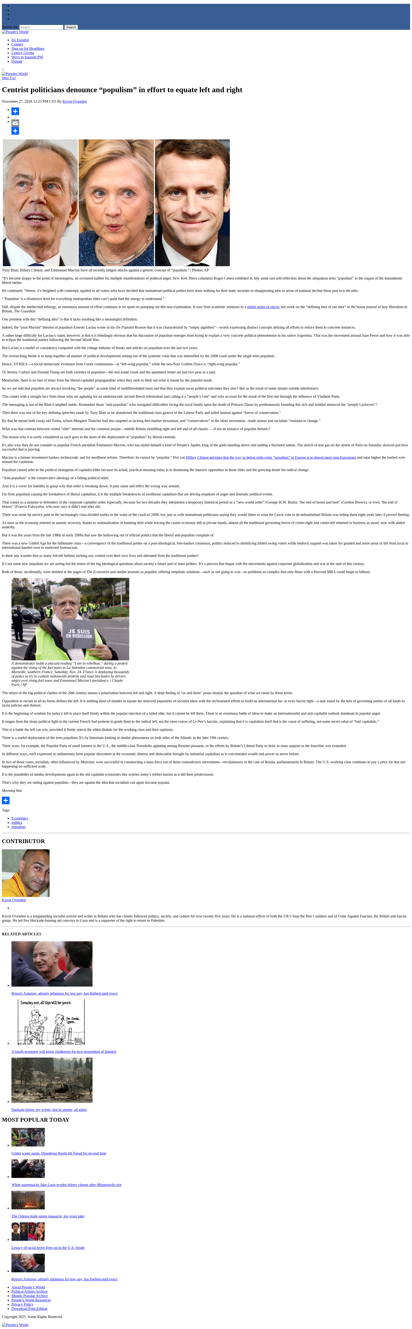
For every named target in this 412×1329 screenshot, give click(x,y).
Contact (17, 44)
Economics (19, 818)
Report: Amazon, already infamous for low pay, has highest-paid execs (64, 993)
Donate (16, 61)
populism (18, 827)
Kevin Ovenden (75, 101)
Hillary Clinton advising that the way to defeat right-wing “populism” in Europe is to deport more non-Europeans (271, 457)
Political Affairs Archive (29, 1291)
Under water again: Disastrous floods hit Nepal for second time (58, 1153)
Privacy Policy (22, 1304)
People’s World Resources (31, 1300)
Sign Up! (9, 78)
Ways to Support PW (27, 57)
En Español (20, 40)
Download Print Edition (29, 1309)
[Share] (210, 111)
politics (16, 822)
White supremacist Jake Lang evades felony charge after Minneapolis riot (66, 1185)
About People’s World (28, 1287)
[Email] (210, 123)
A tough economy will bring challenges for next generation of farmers (63, 1051)
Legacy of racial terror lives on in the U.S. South (47, 1248)
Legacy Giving (22, 53)
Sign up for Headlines (27, 48)
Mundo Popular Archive (29, 1296)
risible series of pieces (263, 307)
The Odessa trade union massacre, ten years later (47, 1216)
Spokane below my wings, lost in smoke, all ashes (49, 1110)
